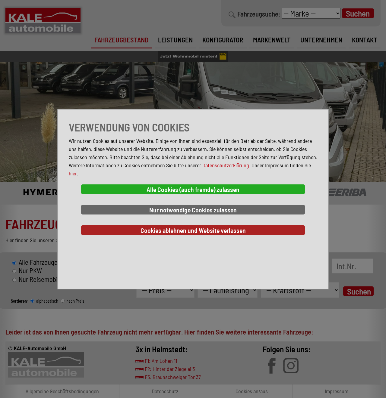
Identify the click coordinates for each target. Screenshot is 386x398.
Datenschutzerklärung (225, 165)
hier (73, 173)
